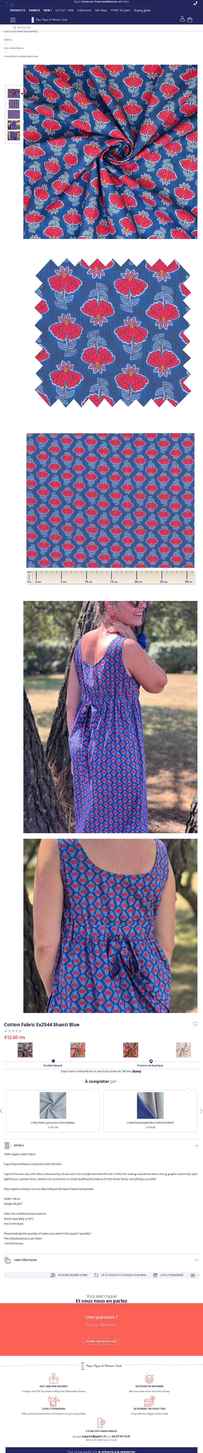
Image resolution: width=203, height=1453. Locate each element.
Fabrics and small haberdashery (21, 31)
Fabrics (8, 39)
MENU (12, 22)
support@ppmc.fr (94, 1436)
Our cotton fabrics (14, 47)
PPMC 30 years (120, 10)
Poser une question (101, 1341)
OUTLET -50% (64, 10)
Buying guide (142, 10)
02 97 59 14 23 (121, 1436)
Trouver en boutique (150, 1065)
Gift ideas (101, 10)
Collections (84, 10)
